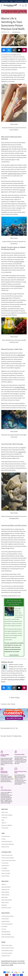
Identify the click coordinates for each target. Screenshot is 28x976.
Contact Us (4, 817)
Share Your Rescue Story (8, 937)
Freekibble (4, 868)
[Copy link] (14, 50)
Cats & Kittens (5, 918)
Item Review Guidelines (8, 844)
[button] (20, 5)
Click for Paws (5, 865)
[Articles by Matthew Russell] (4, 666)
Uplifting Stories (6, 931)
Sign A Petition (5, 876)
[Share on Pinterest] (24, 50)
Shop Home (5, 897)
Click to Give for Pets (7, 855)
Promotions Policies (7, 841)
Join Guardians (19, 1)
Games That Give (6, 873)
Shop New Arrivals (6, 907)
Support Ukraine (6, 955)
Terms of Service (6, 836)
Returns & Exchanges (7, 815)
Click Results (5, 828)
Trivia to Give (5, 863)
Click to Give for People (8, 858)
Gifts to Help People (7, 945)
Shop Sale (4, 905)
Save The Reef (5, 533)
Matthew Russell (16, 32)
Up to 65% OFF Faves (14, 718)
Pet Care (4, 929)
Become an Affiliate (7, 825)
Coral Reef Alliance (19, 261)
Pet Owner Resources (7, 924)
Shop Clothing (5, 892)
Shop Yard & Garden (7, 900)
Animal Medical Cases (7, 950)
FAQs (3, 820)
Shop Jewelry (5, 902)
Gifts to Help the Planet (8, 948)
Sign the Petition (14, 655)
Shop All (4, 884)
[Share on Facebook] (3, 50)
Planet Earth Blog (6, 934)
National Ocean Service (14, 173)
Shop (11, 1)
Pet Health (4, 926)
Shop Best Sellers (6, 887)
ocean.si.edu (4, 149)
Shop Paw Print (5, 889)
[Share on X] (8, 50)
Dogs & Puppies (6, 921)
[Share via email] (19, 50)
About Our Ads (5, 846)
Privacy (3, 839)
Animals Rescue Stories (8, 916)
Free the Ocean (5, 870)
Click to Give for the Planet (8, 860)
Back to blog (15, 697)
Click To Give (4, 1)
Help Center (5, 812)
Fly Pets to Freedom (7, 953)
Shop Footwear (5, 894)
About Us (4, 822)
